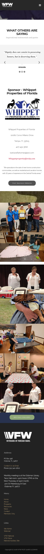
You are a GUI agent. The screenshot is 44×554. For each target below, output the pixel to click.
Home (6, 499)
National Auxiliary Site (11, 541)
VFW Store (8, 538)
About (6, 502)
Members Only (9, 514)
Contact (7, 511)
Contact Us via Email (11, 466)
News (6, 509)
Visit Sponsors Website (22, 183)
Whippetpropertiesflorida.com (22, 158)
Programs (7, 504)
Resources (8, 506)
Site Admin (8, 529)
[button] (5, 62)
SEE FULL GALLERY (22, 417)
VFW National (9, 536)
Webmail (7, 531)
